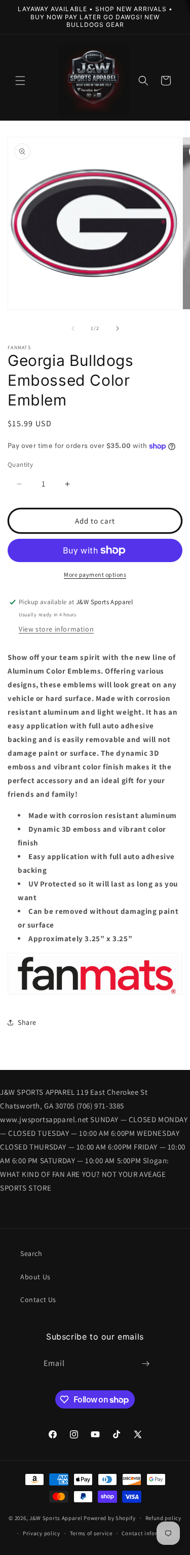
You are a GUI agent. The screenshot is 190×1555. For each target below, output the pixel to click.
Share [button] (27, 1022)
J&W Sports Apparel (56, 1518)
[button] (20, 80)
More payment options (95, 574)
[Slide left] (73, 328)
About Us (35, 1276)
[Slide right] (117, 328)
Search (31, 1253)
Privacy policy (41, 1533)
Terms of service (91, 1533)
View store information (56, 629)
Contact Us (38, 1299)
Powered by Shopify (110, 1518)
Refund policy (163, 1518)
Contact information (149, 1533)
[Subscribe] (145, 1363)
